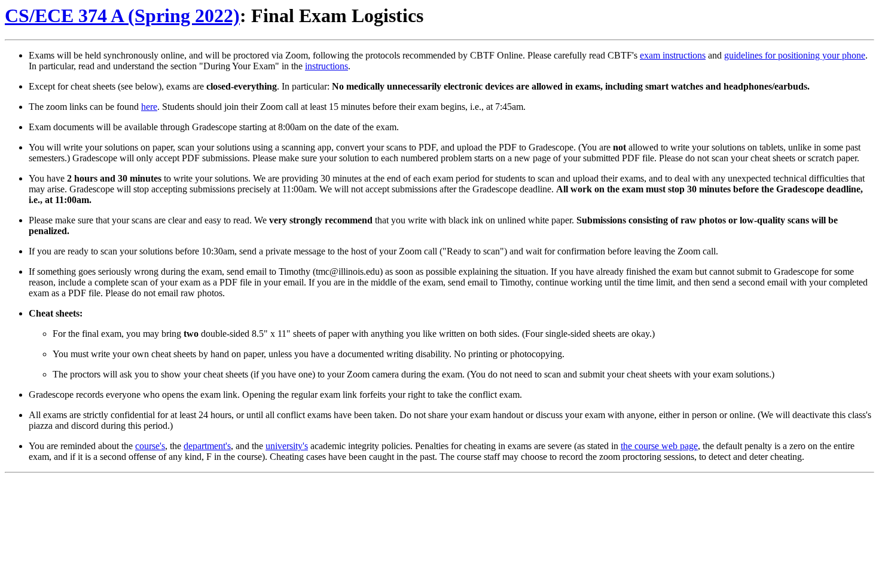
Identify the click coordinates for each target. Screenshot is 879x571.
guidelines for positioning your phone (794, 55)
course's (150, 446)
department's (207, 446)
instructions (326, 66)
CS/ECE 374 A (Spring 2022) (122, 15)
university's (286, 446)
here (149, 107)
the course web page (659, 446)
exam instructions (673, 55)
